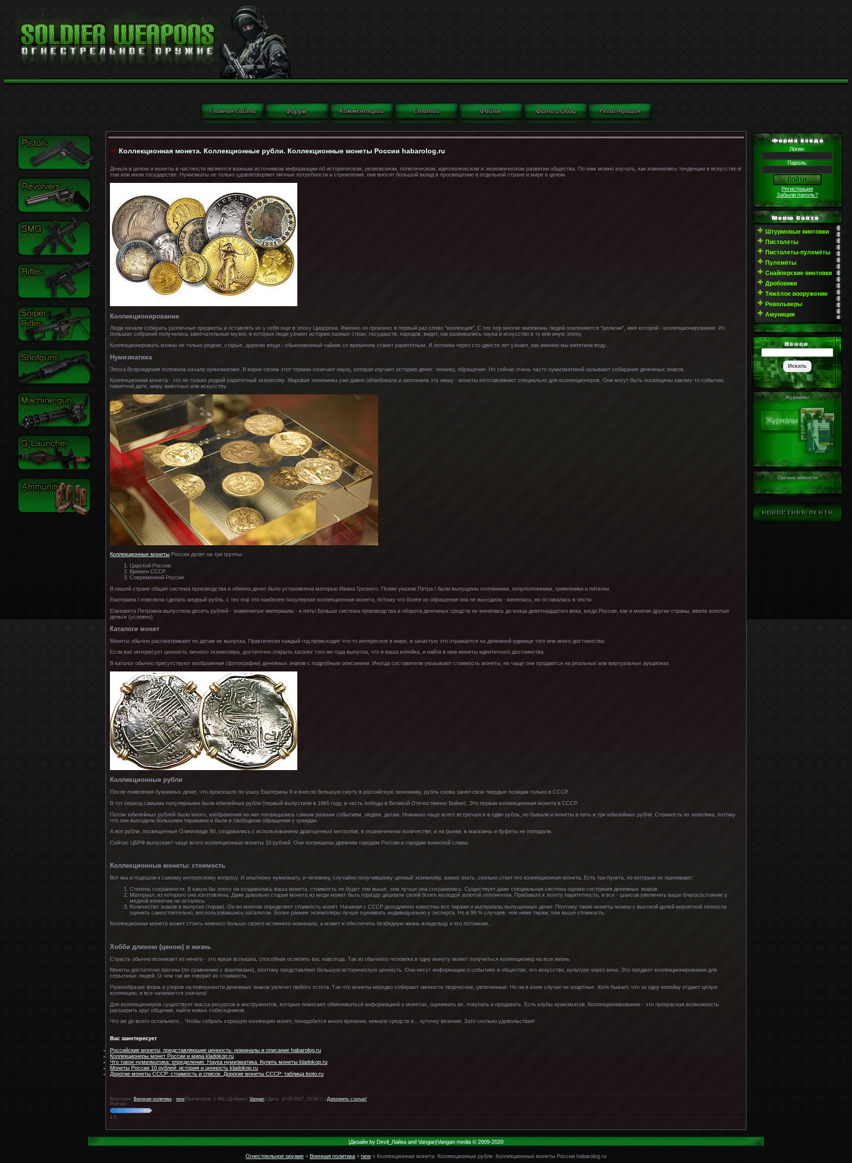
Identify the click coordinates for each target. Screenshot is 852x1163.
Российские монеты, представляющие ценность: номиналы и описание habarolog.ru (215, 1050)
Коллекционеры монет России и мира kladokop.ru (172, 1056)
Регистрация (797, 189)
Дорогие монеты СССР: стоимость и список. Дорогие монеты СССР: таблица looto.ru (216, 1074)
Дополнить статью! (347, 1098)
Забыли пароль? (797, 195)
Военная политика (153, 1098)
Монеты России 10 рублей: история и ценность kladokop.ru (184, 1068)
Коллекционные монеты (140, 554)
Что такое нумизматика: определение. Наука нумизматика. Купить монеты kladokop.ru (218, 1062)
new (180, 1098)
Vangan (256, 1098)
